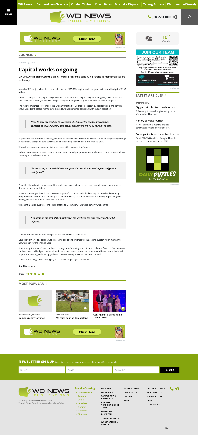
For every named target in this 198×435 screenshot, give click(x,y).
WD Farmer (26, 4)
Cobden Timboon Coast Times (91, 4)
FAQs (149, 400)
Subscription (154, 396)
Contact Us (153, 404)
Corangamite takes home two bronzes (107, 316)
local (33, 266)
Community (130, 392)
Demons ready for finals (32, 318)
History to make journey (150, 120)
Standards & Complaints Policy (51, 403)
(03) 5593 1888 (161, 17)
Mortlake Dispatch (127, 4)
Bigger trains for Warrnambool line (155, 107)
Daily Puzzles (154, 392)
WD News (106, 388)
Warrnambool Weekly (182, 4)
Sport (127, 400)
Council (26, 54)
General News (131, 388)
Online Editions (156, 388)
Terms (21, 403)
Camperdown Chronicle (52, 4)
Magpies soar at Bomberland (72, 318)
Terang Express (153, 4)
